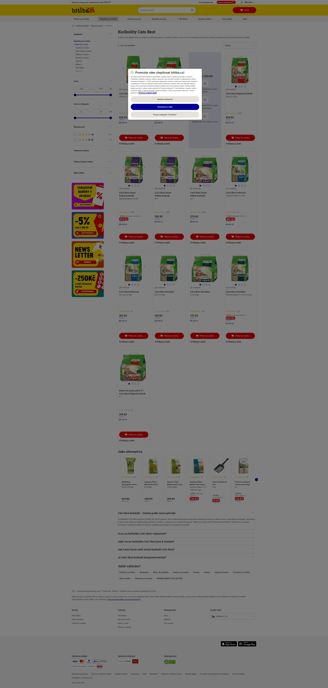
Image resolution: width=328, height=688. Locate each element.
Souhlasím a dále (164, 107)
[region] (165, 94)
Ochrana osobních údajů (147, 93)
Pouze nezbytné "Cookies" (165, 115)
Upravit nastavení (165, 99)
